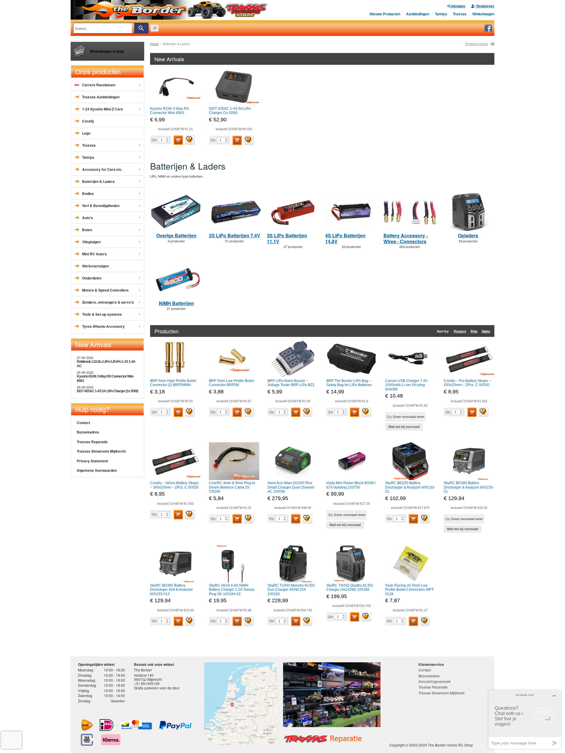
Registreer (485, 6)
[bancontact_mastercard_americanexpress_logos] (136, 725)
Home (154, 43)
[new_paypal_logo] (175, 725)
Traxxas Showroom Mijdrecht (101, 451)
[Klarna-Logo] (110, 740)
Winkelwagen (483, 13)
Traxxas (459, 13)
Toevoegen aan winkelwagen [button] (178, 140)
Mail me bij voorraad (404, 426)
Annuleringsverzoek (434, 681)
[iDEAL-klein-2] (106, 725)
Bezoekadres (88, 432)
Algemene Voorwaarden (97, 470)
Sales (486, 331)
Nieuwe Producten (385, 13)
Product (460, 331)
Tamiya (441, 13)
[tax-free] (87, 740)
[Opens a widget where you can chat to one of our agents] (524, 719)
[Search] (141, 28)
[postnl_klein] (87, 725)
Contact (83, 422)
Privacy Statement (92, 461)
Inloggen (457, 6)
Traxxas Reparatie (92, 441)
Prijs (474, 331)
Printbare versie (476, 44)
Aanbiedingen (417, 13)
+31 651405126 (146, 683)
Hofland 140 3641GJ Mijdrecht (148, 677)
